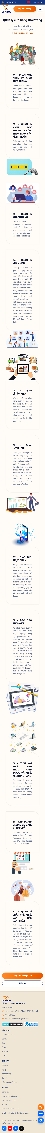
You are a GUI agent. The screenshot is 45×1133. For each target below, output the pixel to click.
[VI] (29, 2)
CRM (4, 1056)
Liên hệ (22, 983)
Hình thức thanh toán (10, 1109)
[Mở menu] (40, 8)
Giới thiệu (5, 1065)
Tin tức (4, 1078)
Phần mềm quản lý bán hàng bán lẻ (22, 29)
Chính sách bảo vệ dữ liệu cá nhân (15, 1113)
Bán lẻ (4, 1039)
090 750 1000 (10, 2)
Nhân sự (5, 1052)
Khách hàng (6, 1074)
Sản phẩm (27, 26)
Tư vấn (4, 1105)
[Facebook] (35, 2)
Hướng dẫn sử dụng (9, 1096)
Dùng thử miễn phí (25, 9)
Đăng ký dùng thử (9, 1100)
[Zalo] (15, 1128)
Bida (3, 1043)
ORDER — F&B (7, 1035)
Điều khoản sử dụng (9, 1082)
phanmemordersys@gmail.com (17, 1019)
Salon (4, 1047)
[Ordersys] (6, 9)
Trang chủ (16, 26)
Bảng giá (5, 1092)
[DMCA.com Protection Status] (12, 1024)
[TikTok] (42, 2)
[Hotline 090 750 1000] (41, 1107)
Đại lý (4, 1070)
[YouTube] (38, 2)
